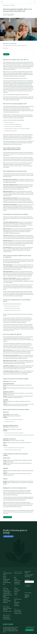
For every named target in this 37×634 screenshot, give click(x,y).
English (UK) (27, 596)
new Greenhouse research (22, 82)
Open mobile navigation (34, 2)
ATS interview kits (6, 142)
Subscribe (6, 54)
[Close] (35, 626)
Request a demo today (8, 536)
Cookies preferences (30, 627)
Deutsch (26, 597)
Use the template (7, 517)
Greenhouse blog (6, 5)
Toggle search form (32, 2)
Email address (5, 48)
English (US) (27, 594)
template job (28, 109)
